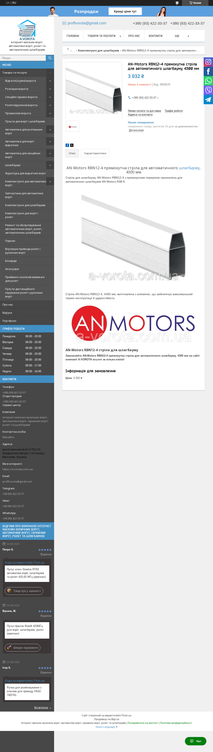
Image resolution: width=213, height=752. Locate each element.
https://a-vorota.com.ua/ (17, 469)
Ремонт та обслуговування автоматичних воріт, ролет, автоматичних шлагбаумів (23, 228)
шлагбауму (189, 167)
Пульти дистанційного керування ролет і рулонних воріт (24, 292)
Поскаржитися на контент (143, 723)
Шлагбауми (12, 165)
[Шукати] (50, 58)
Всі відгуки (41, 707)
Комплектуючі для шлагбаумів (25, 205)
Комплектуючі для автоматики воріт (25, 183)
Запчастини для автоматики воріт (24, 195)
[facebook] (67, 146)
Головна (73, 36)
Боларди (11, 261)
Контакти (155, 36)
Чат (198, 741)
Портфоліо (9, 321)
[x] (71, 146)
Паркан (10, 241)
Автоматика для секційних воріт (22, 155)
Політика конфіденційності (176, 723)
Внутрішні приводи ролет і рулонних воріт (22, 250)
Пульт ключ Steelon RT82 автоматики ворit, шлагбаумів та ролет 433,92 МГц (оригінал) (26, 573)
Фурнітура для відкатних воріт (25, 173)
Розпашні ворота (16, 89)
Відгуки (7, 313)
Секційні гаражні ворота (21, 97)
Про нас (7, 304)
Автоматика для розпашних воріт (23, 131)
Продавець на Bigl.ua (106, 719)
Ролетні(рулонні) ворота (21, 105)
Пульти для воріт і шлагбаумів (25, 121)
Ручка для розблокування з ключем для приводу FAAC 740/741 (24, 691)
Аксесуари (12, 269)
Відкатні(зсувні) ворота (20, 81)
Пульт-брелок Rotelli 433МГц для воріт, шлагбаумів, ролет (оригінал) (25, 629)
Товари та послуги (14, 72)
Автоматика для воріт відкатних (19, 143)
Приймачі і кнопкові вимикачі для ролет (25, 279)
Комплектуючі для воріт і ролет (21, 215)
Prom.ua (126, 715)
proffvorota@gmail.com (17, 481)
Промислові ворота (18, 113)
